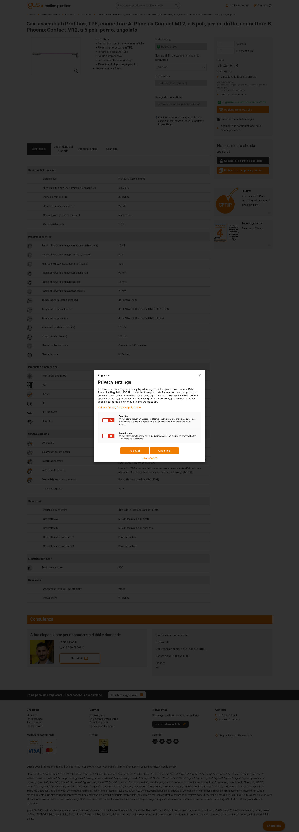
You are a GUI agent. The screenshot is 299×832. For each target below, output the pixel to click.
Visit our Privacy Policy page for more (119, 407)
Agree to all (164, 450)
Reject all (135, 450)
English (102, 375)
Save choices (149, 458)
